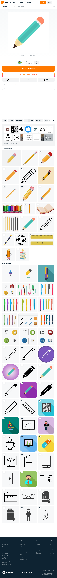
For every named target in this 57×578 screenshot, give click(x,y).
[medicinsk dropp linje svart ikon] (46, 514)
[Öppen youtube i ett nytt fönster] (31, 572)
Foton (14, 2)
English (50, 544)
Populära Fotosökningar (22, 555)
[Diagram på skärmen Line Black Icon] (28, 425)
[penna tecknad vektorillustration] (46, 175)
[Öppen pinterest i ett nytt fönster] (24, 572)
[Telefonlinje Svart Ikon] (46, 461)
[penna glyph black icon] (28, 372)
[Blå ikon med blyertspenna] (10, 372)
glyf (32, 120)
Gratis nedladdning (28, 68)
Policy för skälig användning (46, 574)
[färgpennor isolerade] (12, 208)
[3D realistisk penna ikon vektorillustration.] (11, 158)
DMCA (20, 546)
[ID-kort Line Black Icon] (46, 479)
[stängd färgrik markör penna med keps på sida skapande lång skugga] (46, 273)
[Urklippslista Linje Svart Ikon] (28, 461)
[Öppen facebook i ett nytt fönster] (17, 572)
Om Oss (37, 550)
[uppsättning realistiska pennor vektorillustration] (10, 224)
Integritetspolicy (50, 573)
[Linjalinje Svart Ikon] (28, 407)
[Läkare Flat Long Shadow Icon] (28, 479)
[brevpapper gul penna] (30, 158)
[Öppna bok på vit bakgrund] (45, 208)
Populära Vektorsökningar (23, 551)
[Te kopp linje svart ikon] (10, 443)
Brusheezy (5, 544)
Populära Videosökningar (23, 558)
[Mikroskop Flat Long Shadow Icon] (10, 425)
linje (26, 120)
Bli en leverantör (37, 553)
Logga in (49, 2)
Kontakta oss (37, 547)
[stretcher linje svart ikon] (28, 497)
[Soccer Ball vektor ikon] (21, 239)
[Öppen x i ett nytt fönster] (29, 572)
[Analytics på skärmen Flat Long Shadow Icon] (28, 443)
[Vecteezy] (2, 2)
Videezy (4, 549)
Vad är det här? (13, 84)
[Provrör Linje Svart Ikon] (10, 479)
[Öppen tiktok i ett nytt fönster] (26, 572)
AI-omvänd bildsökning (5, 558)
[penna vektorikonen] (10, 175)
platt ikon (48, 120)
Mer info (5, 88)
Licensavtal (22, 544)
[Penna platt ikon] (28, 224)
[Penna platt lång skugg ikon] (28, 390)
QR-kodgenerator (6, 564)
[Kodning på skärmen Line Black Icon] (10, 461)
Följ (36, 63)
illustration (19, 120)
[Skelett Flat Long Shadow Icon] (46, 407)
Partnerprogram (23, 549)
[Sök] (50, 6)
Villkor (43, 573)
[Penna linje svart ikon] (46, 224)
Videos (21, 2)
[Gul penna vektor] (28, 175)
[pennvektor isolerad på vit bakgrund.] (46, 158)
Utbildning (5, 553)
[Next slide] (51, 120)
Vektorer (7, 2)
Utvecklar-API (5, 555)
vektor (11, 120)
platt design (39, 120)
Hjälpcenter (38, 544)
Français (50, 553)
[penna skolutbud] (10, 193)
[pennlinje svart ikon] (10, 354)
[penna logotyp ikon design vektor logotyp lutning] (10, 273)
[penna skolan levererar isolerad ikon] (28, 193)
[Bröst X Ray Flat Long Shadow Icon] (46, 425)
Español (50, 546)
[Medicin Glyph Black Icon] (46, 497)
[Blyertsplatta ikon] (46, 372)
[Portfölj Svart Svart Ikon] (10, 497)
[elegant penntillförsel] (8, 239)
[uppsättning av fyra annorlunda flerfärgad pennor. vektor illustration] (47, 289)
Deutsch (50, 551)
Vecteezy (4, 546)
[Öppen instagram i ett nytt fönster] (19, 572)
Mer (49, 555)
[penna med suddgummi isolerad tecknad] (29, 208)
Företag (4, 551)
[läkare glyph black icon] (28, 514)
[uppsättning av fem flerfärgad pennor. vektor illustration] (10, 304)
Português (51, 549)
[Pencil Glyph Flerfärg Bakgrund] (46, 354)
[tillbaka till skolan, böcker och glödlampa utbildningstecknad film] (22, 254)
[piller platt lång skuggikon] (46, 443)
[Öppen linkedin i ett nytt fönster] (22, 572)
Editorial (29, 2)
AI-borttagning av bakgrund (6, 561)
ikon (5, 120)
